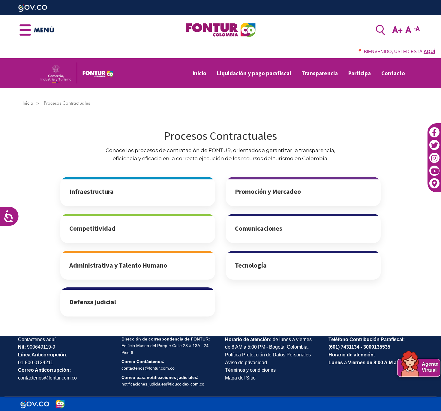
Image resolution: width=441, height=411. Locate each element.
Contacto (393, 73)
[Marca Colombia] (60, 404)
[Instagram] (434, 154)
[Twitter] (434, 142)
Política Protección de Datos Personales (268, 354)
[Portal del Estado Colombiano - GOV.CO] (35, 404)
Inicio (199, 73)
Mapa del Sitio (240, 377)
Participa (359, 73)
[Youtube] (434, 167)
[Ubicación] (434, 180)
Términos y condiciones (250, 370)
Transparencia (320, 73)
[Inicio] (220, 29)
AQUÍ (429, 51)
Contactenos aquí (37, 339)
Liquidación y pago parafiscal (254, 73)
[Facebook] (434, 129)
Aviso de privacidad (246, 362)
